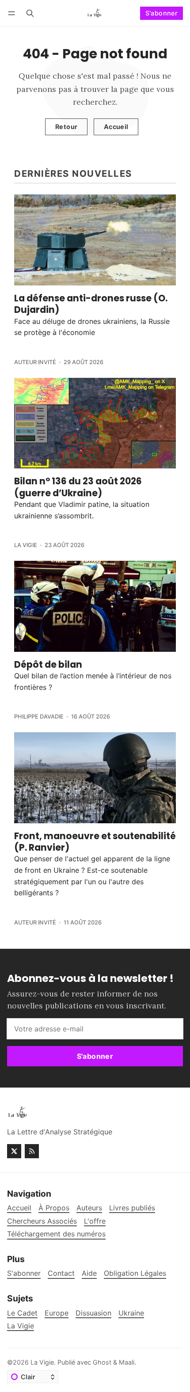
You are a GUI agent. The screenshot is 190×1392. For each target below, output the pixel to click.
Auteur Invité (35, 362)
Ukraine (131, 1313)
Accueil (116, 126)
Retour (66, 126)
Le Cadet (22, 1313)
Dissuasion (93, 1313)
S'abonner (161, 13)
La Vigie (25, 545)
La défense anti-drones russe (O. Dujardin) (90, 304)
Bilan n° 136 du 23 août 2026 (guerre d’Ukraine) (78, 487)
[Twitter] (14, 1151)
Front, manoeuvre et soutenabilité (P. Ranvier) (95, 842)
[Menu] (13, 13)
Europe (56, 1313)
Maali (126, 1362)
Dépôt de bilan (48, 664)
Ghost (102, 1362)
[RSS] (32, 1151)
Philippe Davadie (39, 716)
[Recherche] (30, 13)
